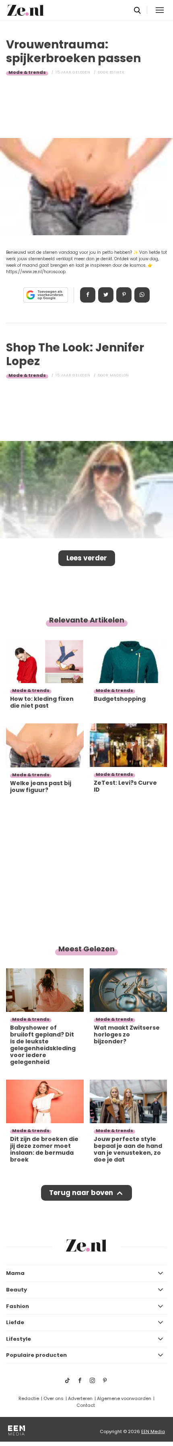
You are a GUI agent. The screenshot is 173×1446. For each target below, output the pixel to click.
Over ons (53, 1398)
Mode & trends (27, 72)
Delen (87, 295)
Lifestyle (18, 1339)
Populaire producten (36, 1355)
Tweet (105, 295)
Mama (15, 1273)
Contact (85, 1405)
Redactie (29, 1398)
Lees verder (86, 558)
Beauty (16, 1289)
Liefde (15, 1322)
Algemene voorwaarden (124, 1398)
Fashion (17, 1306)
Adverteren (80, 1398)
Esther (117, 72)
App (142, 295)
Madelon (120, 375)
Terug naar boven (81, 1192)
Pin (124, 295)
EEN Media (153, 1431)
